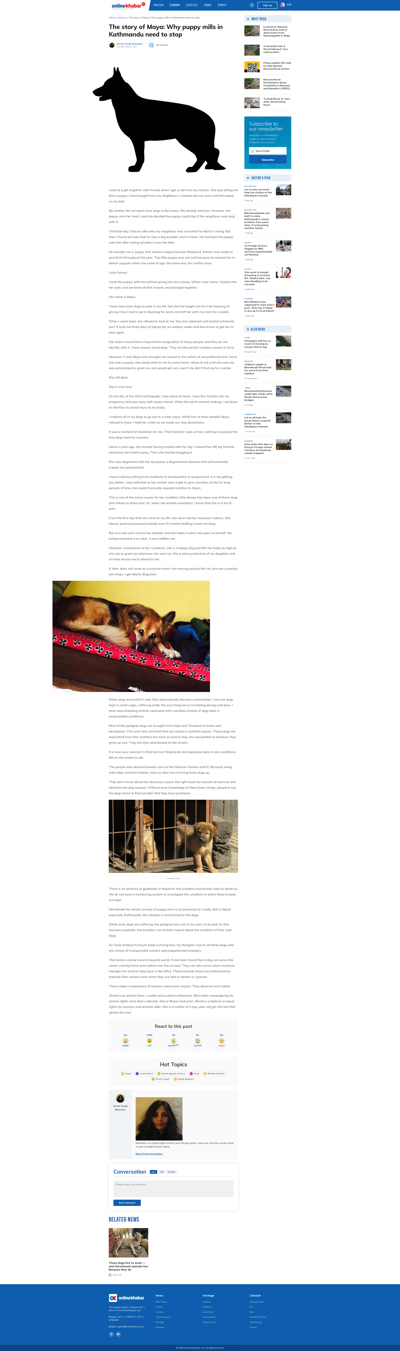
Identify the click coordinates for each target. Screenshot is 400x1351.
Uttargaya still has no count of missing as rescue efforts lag (257, 343)
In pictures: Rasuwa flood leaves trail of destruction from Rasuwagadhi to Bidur (276, 31)
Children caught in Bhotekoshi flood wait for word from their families (257, 369)
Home (112, 17)
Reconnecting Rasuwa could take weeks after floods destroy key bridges (258, 395)
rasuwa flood (146, 1073)
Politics (159, 5)
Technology (256, 1322)
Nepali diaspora (186, 1079)
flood (196, 1073)
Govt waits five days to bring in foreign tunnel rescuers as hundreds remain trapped (258, 449)
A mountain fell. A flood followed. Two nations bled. (275, 49)
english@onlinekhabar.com (130, 1326)
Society (159, 1312)
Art (251, 1306)
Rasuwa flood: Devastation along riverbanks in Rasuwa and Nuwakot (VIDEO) (276, 84)
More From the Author (149, 1153)
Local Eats (208, 1312)
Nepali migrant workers (173, 1073)
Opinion (122, 17)
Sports (222, 5)
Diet (252, 1312)
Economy (175, 5)
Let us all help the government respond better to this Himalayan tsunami (257, 422)
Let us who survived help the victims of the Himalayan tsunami (258, 192)
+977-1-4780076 (125, 1317)
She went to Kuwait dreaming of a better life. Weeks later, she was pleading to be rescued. (257, 278)
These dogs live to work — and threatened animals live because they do (128, 1266)
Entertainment (163, 1317)
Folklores (207, 1306)
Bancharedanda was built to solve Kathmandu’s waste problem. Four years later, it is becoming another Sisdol (257, 221)
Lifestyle (192, 5)
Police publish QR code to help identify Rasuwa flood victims (277, 65)
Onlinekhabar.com (131, 1310)
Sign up (267, 5)
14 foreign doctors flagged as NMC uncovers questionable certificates (258, 250)
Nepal (128, 1073)
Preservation (209, 1317)
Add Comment (127, 1202)
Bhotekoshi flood (216, 1073)
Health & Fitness (258, 1317)
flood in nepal (162, 1079)
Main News (161, 1301)
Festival (206, 1301)
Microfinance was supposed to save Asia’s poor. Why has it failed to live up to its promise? (259, 306)
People (253, 1327)
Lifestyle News (257, 1301)
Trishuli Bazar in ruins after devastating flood (276, 101)
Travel (208, 5)
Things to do (209, 1322)
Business (160, 1327)
